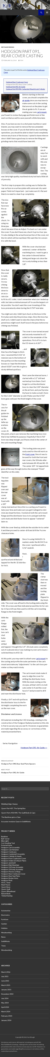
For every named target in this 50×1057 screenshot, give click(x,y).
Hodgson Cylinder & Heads (11, 856)
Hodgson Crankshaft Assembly (13, 854)
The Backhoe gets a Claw (11, 817)
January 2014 (6, 1020)
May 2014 (5, 1003)
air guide (26, 100)
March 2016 (5, 972)
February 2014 (6, 1016)
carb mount (41, 112)
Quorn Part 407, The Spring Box (13, 808)
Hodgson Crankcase (9, 852)
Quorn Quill (5, 889)
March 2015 (5, 985)
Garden (4, 924)
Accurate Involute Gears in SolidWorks (16, 821)
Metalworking (7, 47)
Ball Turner (5, 839)
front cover (30, 454)
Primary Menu (47, 12)
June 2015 (5, 981)
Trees (3, 946)
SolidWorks (5, 941)
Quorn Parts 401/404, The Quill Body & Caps (18, 813)
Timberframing (6, 896)
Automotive (5, 911)
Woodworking (6, 950)
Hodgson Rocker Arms (9, 878)
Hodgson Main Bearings (10, 865)
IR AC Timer (6, 883)
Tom (21, 60)
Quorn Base (5, 887)
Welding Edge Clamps (9, 804)
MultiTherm (5, 885)
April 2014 (5, 1007)
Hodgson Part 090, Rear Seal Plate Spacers (18, 762)
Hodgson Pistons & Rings (11, 872)
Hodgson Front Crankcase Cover (13, 858)
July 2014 (4, 998)
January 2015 (6, 990)
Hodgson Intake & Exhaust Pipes (13, 861)
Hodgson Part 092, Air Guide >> (34, 747)
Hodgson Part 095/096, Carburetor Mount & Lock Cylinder (25, 89)
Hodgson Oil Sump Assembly (12, 869)
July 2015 (4, 976)
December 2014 (7, 994)
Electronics (5, 915)
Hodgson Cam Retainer (10, 850)
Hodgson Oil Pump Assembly (12, 867)
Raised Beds (6, 893)
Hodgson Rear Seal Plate (10, 876)
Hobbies (4, 928)
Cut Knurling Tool (8, 843)
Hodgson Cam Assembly (10, 847)
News (3, 937)
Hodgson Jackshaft (8, 863)
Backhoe (4, 836)
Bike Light (5, 841)
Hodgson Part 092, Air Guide (15, 87)
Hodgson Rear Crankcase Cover (17, 82)
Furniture (4, 919)
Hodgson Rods (6, 880)
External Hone (6, 845)
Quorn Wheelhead (8, 891)
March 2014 (5, 1011)
